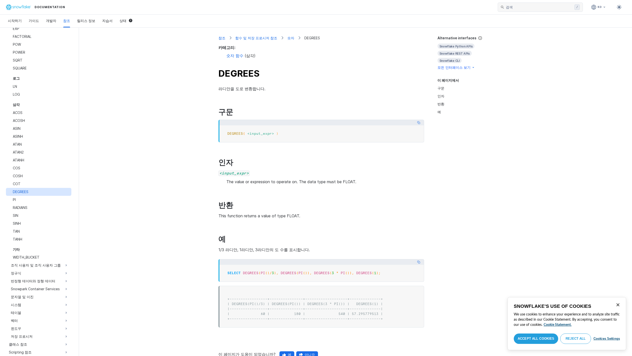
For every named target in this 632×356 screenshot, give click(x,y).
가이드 (34, 21)
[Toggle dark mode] (619, 7)
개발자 (51, 21)
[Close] (617, 304)
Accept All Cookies (536, 338)
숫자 (290, 38)
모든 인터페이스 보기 (454, 67)
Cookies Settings (606, 338)
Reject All (576, 338)
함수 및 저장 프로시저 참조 (256, 38)
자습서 (107, 21)
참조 (66, 21)
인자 (440, 96)
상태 (122, 21)
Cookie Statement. (558, 325)
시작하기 (15, 21)
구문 (440, 88)
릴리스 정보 (86, 21)
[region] (567, 323)
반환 (440, 104)
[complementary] (465, 53)
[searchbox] (539, 7)
